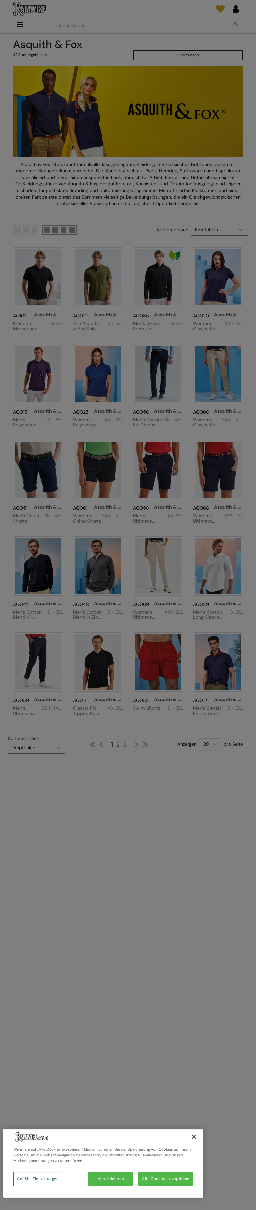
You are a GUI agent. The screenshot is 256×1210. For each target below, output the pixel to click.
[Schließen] (194, 1136)
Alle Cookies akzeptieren (166, 1178)
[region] (103, 1163)
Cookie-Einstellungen (38, 1178)
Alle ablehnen (111, 1178)
